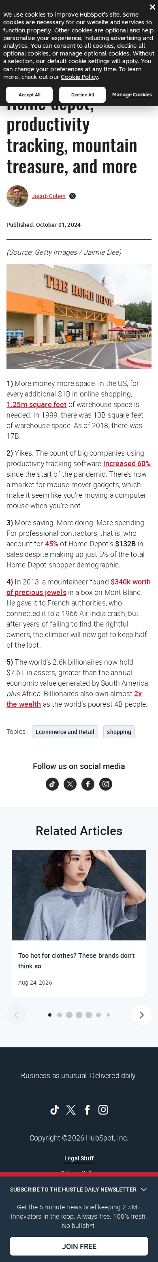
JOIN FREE (79, 1246)
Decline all (82, 95)
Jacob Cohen (49, 196)
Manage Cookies (132, 95)
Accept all (30, 95)
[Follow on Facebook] (87, 784)
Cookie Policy (79, 77)
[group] (79, 923)
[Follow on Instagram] (105, 784)
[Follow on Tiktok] (52, 784)
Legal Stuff (79, 1158)
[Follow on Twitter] (70, 784)
